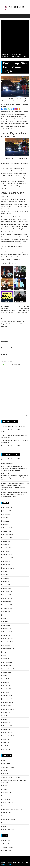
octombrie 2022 (8, 605)
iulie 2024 (6, 544)
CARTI (5, 770)
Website (4, 354)
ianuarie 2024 (7, 555)
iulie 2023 (6, 575)
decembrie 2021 (8, 638)
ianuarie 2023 (7, 595)
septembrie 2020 (8, 669)
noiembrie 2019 (8, 702)
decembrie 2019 (8, 699)
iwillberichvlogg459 (21, 99)
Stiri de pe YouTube (9, 101)
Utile (4, 826)
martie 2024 (7, 548)
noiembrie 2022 (8, 602)
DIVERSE (5, 774)
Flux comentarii (8, 847)
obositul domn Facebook (9, 257)
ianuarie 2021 (7, 665)
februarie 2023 (7, 591)
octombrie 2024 (8, 538)
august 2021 (6, 652)
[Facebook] (2, 109)
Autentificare (7, 840)
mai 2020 (6, 682)
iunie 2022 (6, 618)
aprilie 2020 (6, 686)
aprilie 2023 (6, 585)
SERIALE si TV (7, 813)
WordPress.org (7, 850)
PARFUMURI (6, 799)
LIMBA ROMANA (7, 796)
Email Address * (6, 348)
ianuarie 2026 (7, 511)
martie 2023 (7, 588)
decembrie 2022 (8, 598)
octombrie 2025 (8, 514)
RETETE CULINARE (8, 803)
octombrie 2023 (8, 565)
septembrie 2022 (8, 608)
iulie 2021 (6, 655)
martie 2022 (7, 628)
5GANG (5, 760)
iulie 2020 (6, 675)
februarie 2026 (7, 508)
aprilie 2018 (6, 749)
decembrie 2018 (8, 732)
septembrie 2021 (8, 649)
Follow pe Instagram (14, 254)
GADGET (5, 786)
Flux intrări (6, 844)
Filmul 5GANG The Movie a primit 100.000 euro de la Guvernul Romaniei (22, 310)
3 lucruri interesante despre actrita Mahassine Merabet (13, 487)
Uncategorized (7, 823)
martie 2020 (7, 689)
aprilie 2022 (6, 625)
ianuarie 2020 (7, 696)
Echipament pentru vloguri (11, 777)
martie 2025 (7, 524)
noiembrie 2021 (8, 642)
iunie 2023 (6, 578)
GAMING (5, 789)
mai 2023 (6, 581)
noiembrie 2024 (8, 534)
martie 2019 (6, 722)
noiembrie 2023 (8, 561)
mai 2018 (6, 746)
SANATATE (6, 806)
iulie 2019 (6, 716)
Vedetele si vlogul (21, 101)
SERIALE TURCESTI (8, 816)
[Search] (27, 415)
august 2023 (7, 571)
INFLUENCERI (7, 792)
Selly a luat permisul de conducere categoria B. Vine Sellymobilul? (8, 310)
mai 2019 (6, 719)
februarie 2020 (7, 692)
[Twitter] (5, 109)
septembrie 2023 (8, 568)
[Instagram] (15, 109)
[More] (18, 109)
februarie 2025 (7, 528)
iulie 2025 (6, 518)
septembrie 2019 (8, 709)
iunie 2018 (6, 743)
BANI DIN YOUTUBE (8, 767)
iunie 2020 (6, 679)
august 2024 (7, 541)
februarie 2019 (7, 726)
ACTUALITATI (7, 764)
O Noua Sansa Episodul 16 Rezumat (14, 426)
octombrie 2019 (8, 706)
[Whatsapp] (9, 109)
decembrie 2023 (8, 558)
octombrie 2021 (8, 645)
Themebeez (7, 864)
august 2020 (7, 672)
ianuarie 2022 (7, 635)
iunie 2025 (6, 521)
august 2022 (7, 612)
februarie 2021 (7, 662)
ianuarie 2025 (7, 531)
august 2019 (6, 712)
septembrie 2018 (8, 736)
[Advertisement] (15, 36)
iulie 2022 (6, 615)
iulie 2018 (6, 739)
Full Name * (5, 341)
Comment (4, 326)
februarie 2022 (7, 632)
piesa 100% (16, 186)
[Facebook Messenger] (12, 109)
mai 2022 (6, 622)
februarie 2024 (8, 551)
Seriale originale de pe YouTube (12, 809)
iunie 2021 (6, 659)
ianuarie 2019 (7, 729)
